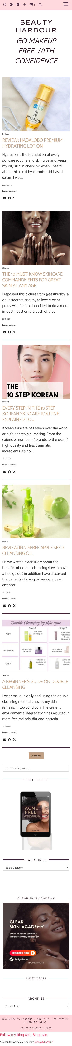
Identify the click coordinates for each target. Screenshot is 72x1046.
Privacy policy (37, 1022)
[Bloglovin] (24, 4)
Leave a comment (9, 191)
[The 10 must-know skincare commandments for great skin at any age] (36, 238)
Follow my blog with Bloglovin (23, 1035)
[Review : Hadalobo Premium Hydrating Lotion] (36, 104)
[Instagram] (4, 4)
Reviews (5, 134)
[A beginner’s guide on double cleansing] (36, 645)
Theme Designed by (36, 1027)
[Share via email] (4, 198)
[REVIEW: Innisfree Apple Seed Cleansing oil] (36, 511)
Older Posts (36, 755)
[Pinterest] (11, 4)
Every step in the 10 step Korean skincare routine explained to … (30, 414)
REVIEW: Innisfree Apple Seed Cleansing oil (33, 551)
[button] (66, 5)
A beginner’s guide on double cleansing (35, 685)
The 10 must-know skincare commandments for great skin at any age (32, 280)
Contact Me (61, 1019)
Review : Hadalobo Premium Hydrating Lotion (32, 143)
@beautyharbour (43, 1041)
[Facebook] (18, 4)
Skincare (5, 268)
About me (43, 1019)
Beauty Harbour (36, 26)
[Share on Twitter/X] (14, 198)
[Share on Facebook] (9, 198)
